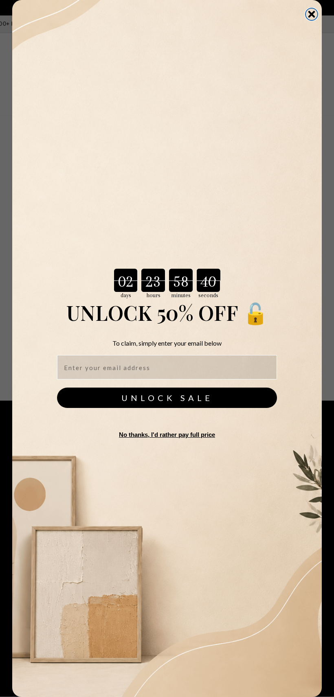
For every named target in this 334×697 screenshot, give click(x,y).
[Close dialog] (311, 14)
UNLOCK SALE (167, 398)
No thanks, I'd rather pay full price (167, 434)
